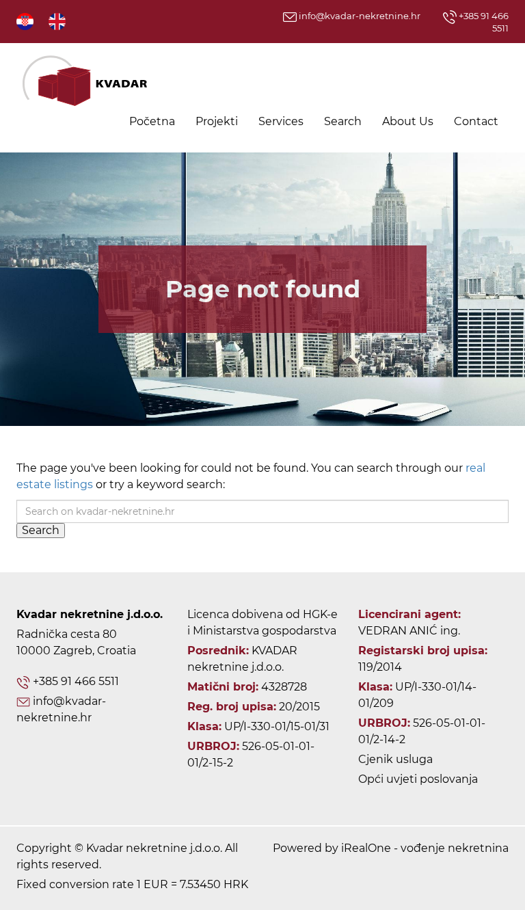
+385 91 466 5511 (76, 681)
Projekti (217, 121)
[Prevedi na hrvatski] (26, 20)
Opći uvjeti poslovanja (418, 779)
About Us (407, 121)
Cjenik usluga (395, 759)
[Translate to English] (58, 20)
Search (343, 121)
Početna (152, 121)
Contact (476, 121)
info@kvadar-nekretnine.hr (358, 15)
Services (281, 121)
